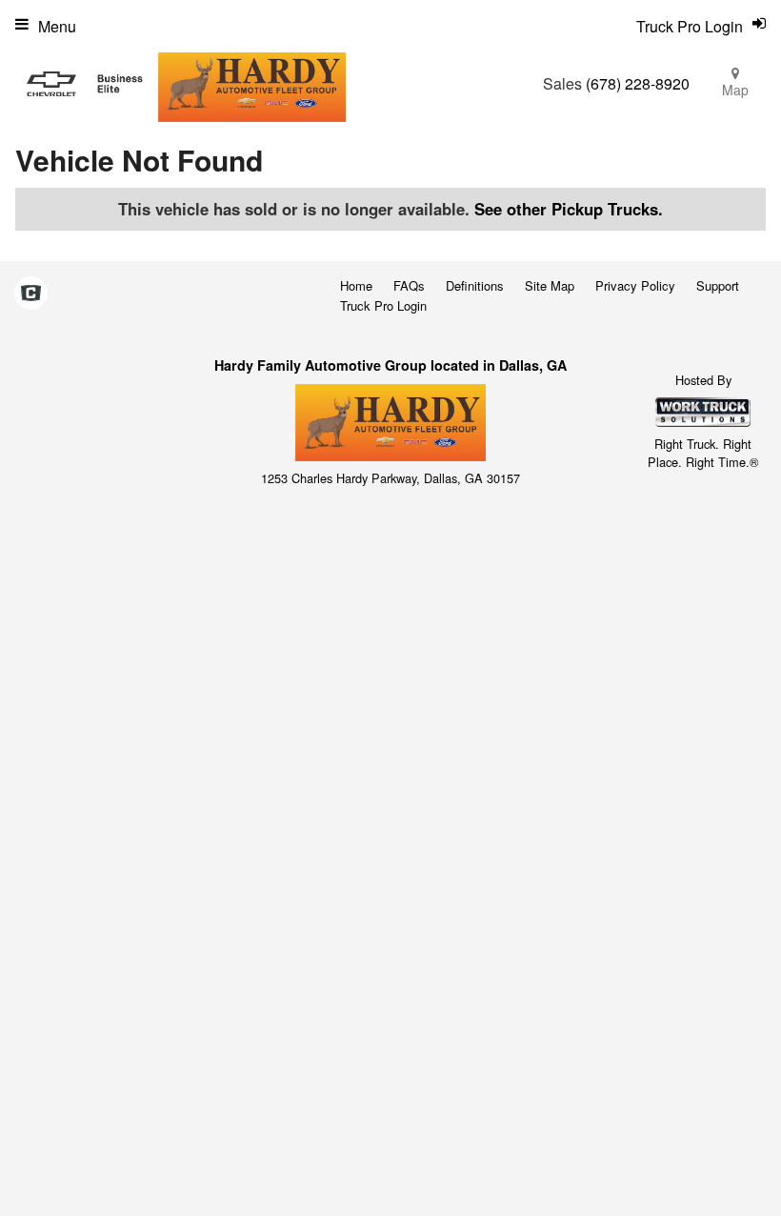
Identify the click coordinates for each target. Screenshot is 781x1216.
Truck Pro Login (383, 305)
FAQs (409, 285)
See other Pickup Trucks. (568, 208)
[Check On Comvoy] (31, 294)
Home (356, 285)
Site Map (549, 285)
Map (735, 89)
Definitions (475, 285)
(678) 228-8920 (638, 83)
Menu (57, 26)
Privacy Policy (635, 285)
